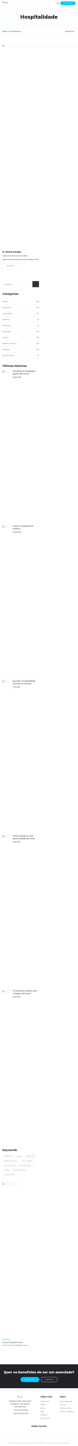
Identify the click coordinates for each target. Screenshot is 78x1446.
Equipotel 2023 (9, 1175)
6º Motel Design (11, 252)
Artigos (20, 301)
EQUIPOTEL (30, 1156)
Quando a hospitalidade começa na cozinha (24, 682)
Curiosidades (20, 313)
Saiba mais (49, 1379)
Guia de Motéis (9, 1165)
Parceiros (44, 1415)
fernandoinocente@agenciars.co (15, 1345)
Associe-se (68, 3)
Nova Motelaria (20, 355)
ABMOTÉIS (8, 1156)
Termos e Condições (67, 1411)
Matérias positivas (20, 343)
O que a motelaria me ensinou (23, 527)
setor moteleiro (27, 1161)
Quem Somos (45, 1401)
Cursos (43, 1408)
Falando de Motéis (10, 1161)
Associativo (20, 307)
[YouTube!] (42, 1430)
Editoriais (20, 319)
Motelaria (20, 349)
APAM (43, 1405)
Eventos (20, 337)
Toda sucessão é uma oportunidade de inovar (24, 837)
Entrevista (20, 325)
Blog (42, 1411)
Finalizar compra (65, 1408)
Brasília (6, 1170)
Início (4, 31)
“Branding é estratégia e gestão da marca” (24, 372)
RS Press (5, 1339)
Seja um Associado (66, 1401)
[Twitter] (34, 1430)
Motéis (19, 1156)
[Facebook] (38, 1430)
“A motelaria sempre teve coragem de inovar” (25, 992)
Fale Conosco (45, 1418)
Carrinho (63, 1405)
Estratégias (20, 331)
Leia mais (10, 266)
